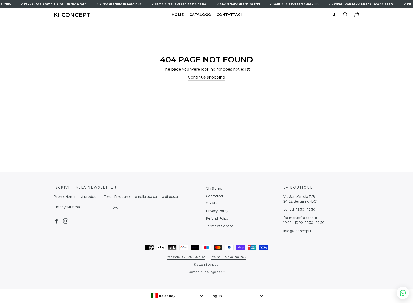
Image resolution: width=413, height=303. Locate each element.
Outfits (211, 203)
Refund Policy (217, 218)
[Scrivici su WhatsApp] (403, 293)
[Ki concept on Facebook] (56, 221)
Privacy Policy (217, 211)
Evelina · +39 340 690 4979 (228, 256)
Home (177, 14)
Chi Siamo (214, 188)
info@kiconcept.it (297, 231)
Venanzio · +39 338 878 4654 (186, 256)
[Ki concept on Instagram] (65, 221)
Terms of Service (219, 226)
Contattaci (229, 14)
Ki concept (72, 15)
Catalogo (200, 14)
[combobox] (176, 296)
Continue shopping (206, 77)
